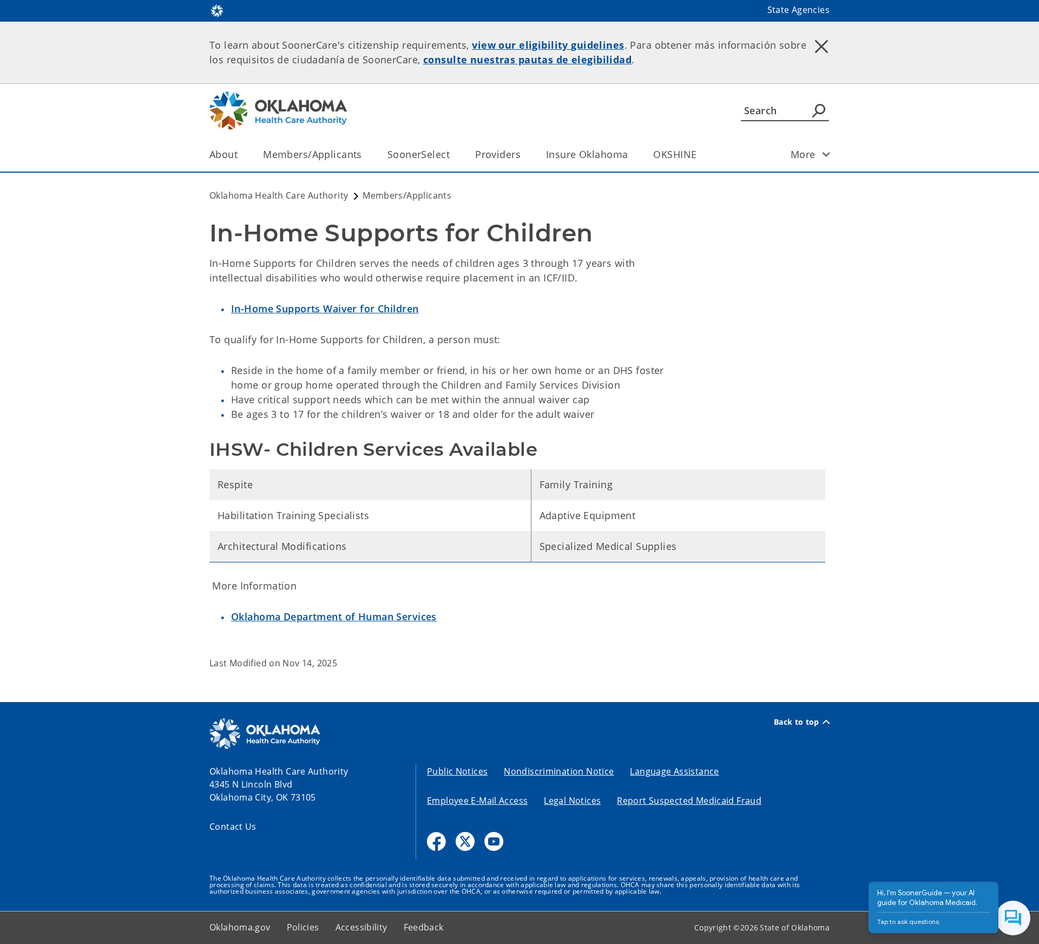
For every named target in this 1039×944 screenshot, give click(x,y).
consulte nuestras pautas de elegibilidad (527, 59)
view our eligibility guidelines (548, 44)
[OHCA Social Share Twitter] (465, 841)
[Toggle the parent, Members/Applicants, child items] (365, 154)
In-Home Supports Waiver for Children (324, 308)
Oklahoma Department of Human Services (334, 616)
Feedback (424, 927)
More (803, 154)
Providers (498, 154)
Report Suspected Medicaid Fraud (689, 801)
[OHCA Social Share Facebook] (436, 841)
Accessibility (361, 927)
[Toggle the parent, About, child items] (241, 154)
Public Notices (457, 771)
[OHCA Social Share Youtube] (493, 841)
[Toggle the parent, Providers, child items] (524, 154)
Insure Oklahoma (587, 154)
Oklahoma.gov (240, 927)
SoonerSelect (418, 154)
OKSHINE (674, 154)
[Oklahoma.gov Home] (217, 9)
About (223, 154)
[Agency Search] (819, 110)
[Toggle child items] (826, 154)
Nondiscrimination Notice (559, 771)
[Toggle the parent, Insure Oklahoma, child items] (631, 154)
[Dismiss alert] (821, 46)
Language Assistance (674, 771)
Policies (303, 927)
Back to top (796, 722)
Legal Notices (572, 801)
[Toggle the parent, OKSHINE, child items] (699, 154)
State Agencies (798, 10)
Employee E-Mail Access (477, 801)
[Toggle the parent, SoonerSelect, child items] (453, 154)
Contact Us (233, 826)
